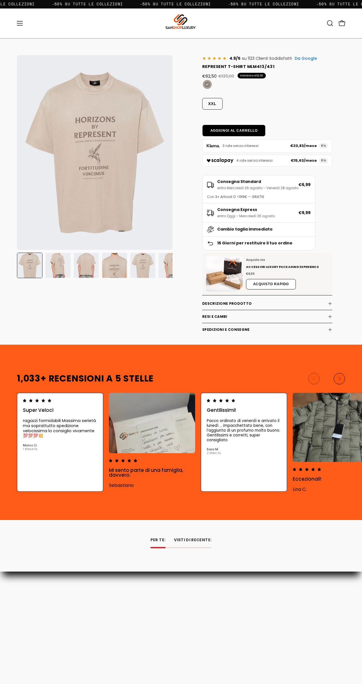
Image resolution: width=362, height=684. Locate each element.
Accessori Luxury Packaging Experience (282, 267)
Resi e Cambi (214, 316)
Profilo (193, 602)
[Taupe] (207, 84)
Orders (193, 594)
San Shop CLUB (133, 625)
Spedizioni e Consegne (225, 329)
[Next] (339, 378)
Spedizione (129, 610)
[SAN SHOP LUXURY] (181, 23)
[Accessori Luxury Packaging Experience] (224, 273)
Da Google (306, 58)
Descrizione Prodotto (227, 303)
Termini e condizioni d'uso (143, 618)
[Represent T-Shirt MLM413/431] (29, 265)
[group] (181, 442)
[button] (330, 23)
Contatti (127, 594)
